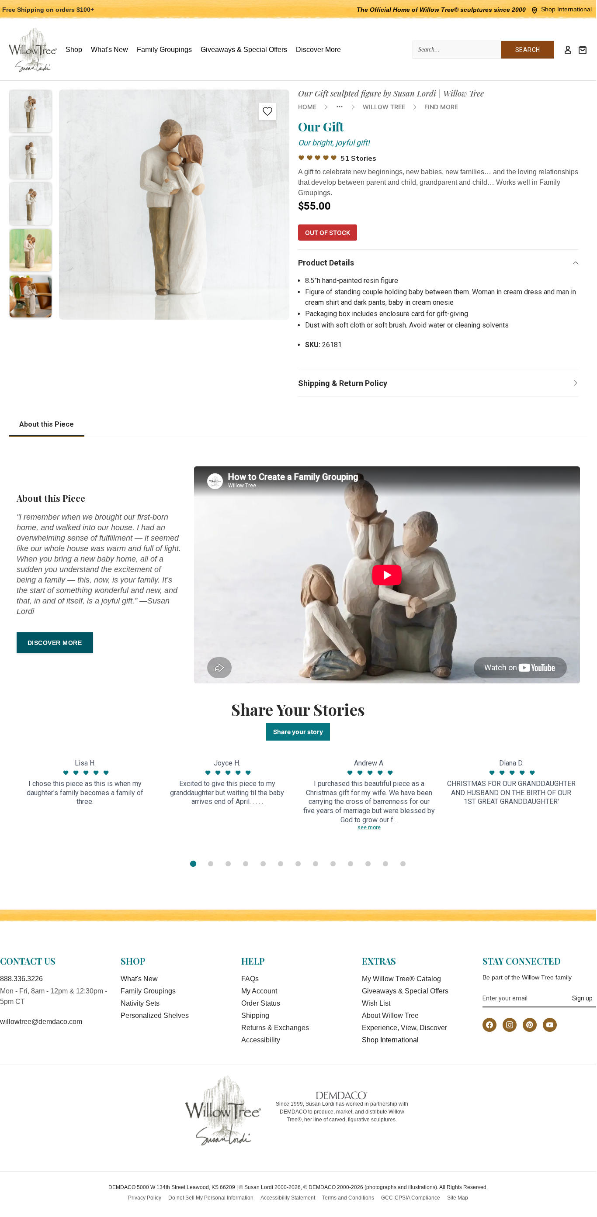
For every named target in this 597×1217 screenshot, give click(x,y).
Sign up (582, 998)
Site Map (457, 1198)
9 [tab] (333, 863)
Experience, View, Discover (404, 1027)
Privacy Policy (144, 1198)
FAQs (250, 979)
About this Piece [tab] (46, 424)
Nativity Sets (140, 1003)
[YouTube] (550, 1025)
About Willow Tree (390, 1015)
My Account (259, 991)
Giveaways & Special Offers (405, 991)
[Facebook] (489, 1025)
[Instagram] (510, 1025)
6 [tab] (280, 863)
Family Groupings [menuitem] (164, 49)
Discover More (55, 642)
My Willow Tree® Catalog (401, 979)
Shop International (566, 9)
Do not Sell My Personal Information (210, 1198)
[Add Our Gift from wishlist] (267, 111)
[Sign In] (568, 50)
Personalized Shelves (155, 1015)
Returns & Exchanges (275, 1027)
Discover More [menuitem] (318, 49)
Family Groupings (148, 991)
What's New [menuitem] (109, 49)
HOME (307, 106)
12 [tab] (385, 863)
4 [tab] (245, 863)
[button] (31, 111)
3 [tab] (228, 863)
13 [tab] (403, 863)
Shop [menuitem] (74, 49)
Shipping (255, 1015)
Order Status (260, 1003)
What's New (139, 979)
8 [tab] (315, 863)
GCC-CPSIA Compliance (410, 1198)
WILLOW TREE (384, 106)
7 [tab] (298, 863)
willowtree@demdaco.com (41, 1021)
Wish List (376, 1003)
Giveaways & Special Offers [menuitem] (244, 49)
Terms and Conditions (348, 1198)
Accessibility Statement (287, 1198)
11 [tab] (368, 863)
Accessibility (260, 1040)
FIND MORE (441, 106)
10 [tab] (350, 863)
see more (369, 827)
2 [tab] (210, 863)
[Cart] (582, 50)
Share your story (298, 731)
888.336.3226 (21, 979)
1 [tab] (193, 864)
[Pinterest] (530, 1025)
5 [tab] (263, 863)
